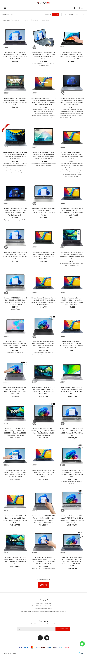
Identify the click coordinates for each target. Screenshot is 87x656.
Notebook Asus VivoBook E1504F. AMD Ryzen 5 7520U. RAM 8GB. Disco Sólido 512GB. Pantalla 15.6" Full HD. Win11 (43, 255)
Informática (15, 20)
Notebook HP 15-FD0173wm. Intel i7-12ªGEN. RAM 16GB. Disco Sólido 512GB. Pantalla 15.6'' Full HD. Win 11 (72, 432)
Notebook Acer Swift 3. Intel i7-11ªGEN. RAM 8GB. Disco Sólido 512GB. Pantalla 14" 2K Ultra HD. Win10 (72, 390)
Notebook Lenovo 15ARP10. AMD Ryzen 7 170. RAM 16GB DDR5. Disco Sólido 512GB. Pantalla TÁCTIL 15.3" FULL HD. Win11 (43, 519)
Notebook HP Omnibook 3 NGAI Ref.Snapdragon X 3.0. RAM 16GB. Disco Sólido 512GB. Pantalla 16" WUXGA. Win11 (43, 345)
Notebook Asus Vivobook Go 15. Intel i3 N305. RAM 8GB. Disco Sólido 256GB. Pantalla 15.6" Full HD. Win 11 (72, 155)
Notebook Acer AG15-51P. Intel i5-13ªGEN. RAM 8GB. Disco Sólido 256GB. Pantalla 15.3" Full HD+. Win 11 (72, 255)
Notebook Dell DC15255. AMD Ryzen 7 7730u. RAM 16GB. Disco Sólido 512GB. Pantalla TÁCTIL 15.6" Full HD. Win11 (15, 473)
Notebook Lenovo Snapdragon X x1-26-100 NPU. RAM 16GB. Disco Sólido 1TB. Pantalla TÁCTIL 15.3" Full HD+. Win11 (15, 390)
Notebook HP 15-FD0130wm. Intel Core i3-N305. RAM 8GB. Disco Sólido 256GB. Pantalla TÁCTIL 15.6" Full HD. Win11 (15, 301)
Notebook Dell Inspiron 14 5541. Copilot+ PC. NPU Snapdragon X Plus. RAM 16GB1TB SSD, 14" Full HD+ (72, 473)
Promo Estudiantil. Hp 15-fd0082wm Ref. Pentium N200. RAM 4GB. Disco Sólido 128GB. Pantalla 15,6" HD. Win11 (43, 56)
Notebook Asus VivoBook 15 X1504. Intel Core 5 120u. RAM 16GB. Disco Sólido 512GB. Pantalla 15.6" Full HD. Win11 (71, 345)
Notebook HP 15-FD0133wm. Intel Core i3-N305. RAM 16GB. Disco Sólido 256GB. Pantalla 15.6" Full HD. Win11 (15, 255)
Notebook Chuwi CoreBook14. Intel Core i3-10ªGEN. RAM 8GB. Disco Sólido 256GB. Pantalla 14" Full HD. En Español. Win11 (15, 155)
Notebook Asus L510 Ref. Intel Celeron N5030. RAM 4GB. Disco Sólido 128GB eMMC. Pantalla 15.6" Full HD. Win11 (15, 56)
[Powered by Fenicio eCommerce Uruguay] (82, 653)
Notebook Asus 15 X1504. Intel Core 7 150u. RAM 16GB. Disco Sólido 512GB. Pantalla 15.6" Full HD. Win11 (15, 519)
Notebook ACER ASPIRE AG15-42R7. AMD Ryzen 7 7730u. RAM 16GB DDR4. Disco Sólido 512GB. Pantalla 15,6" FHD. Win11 (15, 432)
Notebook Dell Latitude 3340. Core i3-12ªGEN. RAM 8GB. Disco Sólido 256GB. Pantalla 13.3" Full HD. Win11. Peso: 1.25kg (15, 212)
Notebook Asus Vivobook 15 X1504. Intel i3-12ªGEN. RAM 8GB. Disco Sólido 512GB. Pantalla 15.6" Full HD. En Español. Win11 (72, 212)
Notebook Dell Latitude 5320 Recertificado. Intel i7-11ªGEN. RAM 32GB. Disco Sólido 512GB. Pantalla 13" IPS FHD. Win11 (15, 345)
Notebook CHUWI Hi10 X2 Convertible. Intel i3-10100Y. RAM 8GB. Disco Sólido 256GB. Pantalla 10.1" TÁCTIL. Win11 (71, 56)
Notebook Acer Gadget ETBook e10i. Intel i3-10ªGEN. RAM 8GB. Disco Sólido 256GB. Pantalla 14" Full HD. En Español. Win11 (43, 155)
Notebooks (35, 20)
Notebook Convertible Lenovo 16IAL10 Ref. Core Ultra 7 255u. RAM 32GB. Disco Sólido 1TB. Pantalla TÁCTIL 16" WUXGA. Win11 (71, 561)
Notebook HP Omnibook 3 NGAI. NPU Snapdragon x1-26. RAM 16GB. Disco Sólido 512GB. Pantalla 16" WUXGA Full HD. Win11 (43, 432)
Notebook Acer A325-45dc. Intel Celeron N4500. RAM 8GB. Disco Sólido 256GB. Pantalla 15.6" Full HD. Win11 (15, 101)
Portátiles (25, 20)
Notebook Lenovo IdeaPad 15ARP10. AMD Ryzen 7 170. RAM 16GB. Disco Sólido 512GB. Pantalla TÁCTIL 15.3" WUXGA (43, 560)
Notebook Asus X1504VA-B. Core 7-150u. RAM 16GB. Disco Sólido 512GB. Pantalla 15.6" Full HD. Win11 (43, 473)
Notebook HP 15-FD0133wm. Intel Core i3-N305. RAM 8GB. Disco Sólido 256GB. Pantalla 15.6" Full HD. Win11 (43, 212)
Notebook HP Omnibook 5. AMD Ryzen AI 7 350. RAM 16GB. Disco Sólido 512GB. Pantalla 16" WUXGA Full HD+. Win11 (72, 519)
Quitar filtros (45, 20)
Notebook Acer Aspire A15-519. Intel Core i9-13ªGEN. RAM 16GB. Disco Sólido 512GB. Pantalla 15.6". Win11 (15, 560)
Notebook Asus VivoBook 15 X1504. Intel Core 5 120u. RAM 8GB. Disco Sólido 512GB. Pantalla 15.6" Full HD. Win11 (71, 301)
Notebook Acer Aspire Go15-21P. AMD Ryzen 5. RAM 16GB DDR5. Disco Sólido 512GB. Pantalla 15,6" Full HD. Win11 (43, 390)
